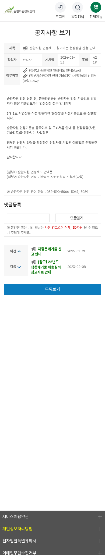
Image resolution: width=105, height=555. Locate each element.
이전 (13, 251)
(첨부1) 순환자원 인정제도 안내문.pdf (54, 70)
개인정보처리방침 (17, 528)
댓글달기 (76, 218)
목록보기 (52, 289)
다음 (13, 267)
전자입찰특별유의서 (19, 540)
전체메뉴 (95, 17)
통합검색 (77, 17)
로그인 (60, 17)
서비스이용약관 (15, 516)
